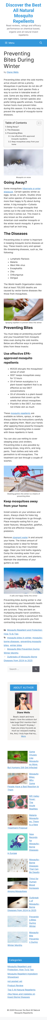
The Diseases (13, 130)
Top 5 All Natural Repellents (21, 990)
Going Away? (13, 127)
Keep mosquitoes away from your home (25, 143)
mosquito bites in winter (19, 637)
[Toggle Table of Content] (38, 123)
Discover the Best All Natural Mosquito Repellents (23, 13)
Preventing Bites (14, 133)
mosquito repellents (20, 413)
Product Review (15, 985)
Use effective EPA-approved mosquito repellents (23, 137)
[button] (40, 43)
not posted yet (15, 981)
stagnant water (20, 537)
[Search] (35, 669)
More (23, 736)
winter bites (16, 645)
